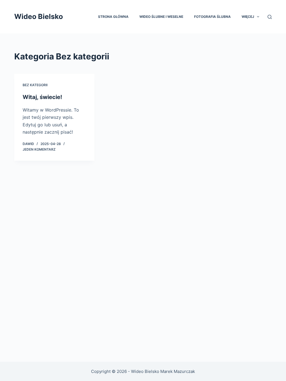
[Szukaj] (270, 17)
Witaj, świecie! (42, 97)
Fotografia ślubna (212, 17)
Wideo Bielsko (38, 16)
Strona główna (113, 17)
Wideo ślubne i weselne (161, 17)
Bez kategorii (35, 85)
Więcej (248, 17)
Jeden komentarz (39, 149)
